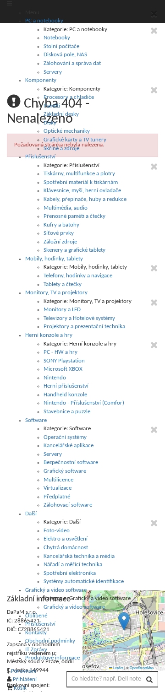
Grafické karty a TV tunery (75, 140)
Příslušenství (40, 157)
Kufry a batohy (61, 225)
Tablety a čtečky (63, 284)
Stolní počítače (61, 46)
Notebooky (57, 38)
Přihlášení (25, 679)
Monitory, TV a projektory (56, 293)
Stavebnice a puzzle (67, 412)
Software (36, 420)
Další (31, 514)
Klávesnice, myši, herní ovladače (82, 191)
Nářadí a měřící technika (73, 565)
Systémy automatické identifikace (84, 581)
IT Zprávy (36, 650)
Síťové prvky (59, 233)
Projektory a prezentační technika (84, 327)
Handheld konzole (65, 395)
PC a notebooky (44, 21)
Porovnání (23, 671)
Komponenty (40, 80)
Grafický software (65, 471)
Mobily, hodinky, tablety (54, 259)
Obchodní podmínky (50, 641)
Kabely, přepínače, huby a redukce (85, 199)
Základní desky (61, 114)
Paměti (52, 106)
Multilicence (58, 480)
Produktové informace (52, 658)
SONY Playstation (64, 361)
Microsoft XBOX (63, 369)
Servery (53, 72)
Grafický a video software (56, 590)
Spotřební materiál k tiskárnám (81, 182)
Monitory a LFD (62, 310)
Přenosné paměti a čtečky (74, 216)
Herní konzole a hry (48, 335)
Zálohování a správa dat (72, 63)
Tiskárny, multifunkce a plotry (79, 174)
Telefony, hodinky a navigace (78, 276)
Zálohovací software (68, 505)
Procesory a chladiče (69, 97)
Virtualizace (58, 488)
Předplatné (57, 497)
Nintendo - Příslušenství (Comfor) (84, 403)
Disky (50, 123)
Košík (20, 688)
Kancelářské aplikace (69, 446)
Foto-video (57, 531)
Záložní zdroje (60, 242)
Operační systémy (65, 437)
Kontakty (36, 633)
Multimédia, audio (66, 208)
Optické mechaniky (67, 131)
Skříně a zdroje (61, 148)
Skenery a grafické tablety (74, 250)
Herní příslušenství (66, 386)
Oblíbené (36, 616)
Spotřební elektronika (70, 573)
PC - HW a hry (60, 352)
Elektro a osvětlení (66, 539)
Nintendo (55, 378)
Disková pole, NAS (65, 55)
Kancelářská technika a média (79, 556)
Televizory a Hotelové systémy (79, 318)
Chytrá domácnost (66, 548)
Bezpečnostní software (71, 462)
